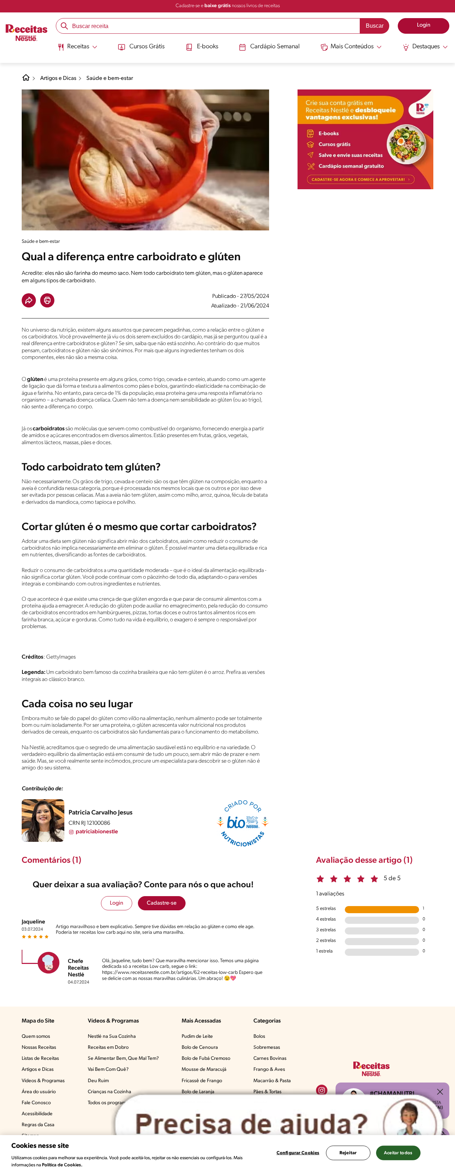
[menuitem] (77, 49)
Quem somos (36, 1036)
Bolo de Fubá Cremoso (206, 1058)
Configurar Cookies (298, 1153)
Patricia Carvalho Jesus (101, 813)
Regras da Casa (38, 1125)
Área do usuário (39, 1092)
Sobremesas (266, 1047)
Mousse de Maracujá (204, 1069)
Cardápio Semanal (275, 47)
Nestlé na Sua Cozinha (112, 1036)
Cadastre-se (162, 903)
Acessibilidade (37, 1114)
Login (116, 903)
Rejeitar (348, 1153)
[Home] (26, 80)
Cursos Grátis (147, 47)
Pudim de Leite (197, 1036)
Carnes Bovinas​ (270, 1058)
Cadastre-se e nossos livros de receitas (228, 6)
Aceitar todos (398, 1153)
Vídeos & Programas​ (43, 1081)
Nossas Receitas (39, 1047)
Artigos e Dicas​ (38, 1069)
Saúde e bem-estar (109, 78)
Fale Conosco (36, 1103)
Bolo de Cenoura (200, 1047)
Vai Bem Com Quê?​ (108, 1069)
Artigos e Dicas (58, 78)
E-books (207, 47)
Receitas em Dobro (108, 1047)
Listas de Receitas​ (40, 1058)
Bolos (259, 1036)
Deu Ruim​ (98, 1081)
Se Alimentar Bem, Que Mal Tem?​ (123, 1058)
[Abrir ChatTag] (279, 1125)
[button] (29, 300)
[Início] (26, 34)
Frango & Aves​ (269, 1069)
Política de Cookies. (62, 1164)
